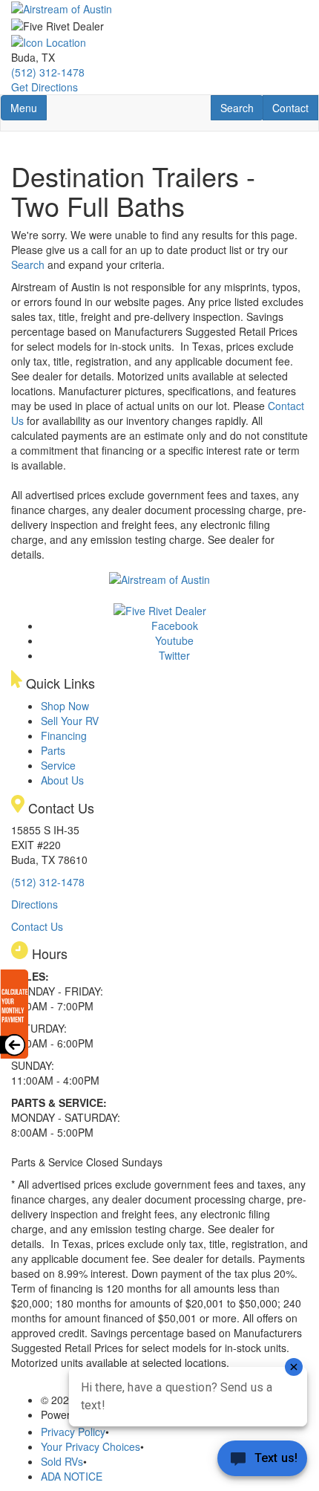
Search (241, 107)
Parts (53, 750)
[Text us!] (262, 1461)
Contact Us (37, 926)
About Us (62, 780)
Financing (64, 735)
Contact (295, 107)
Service (58, 765)
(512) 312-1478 (48, 72)
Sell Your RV (70, 720)
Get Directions (44, 86)
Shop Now (65, 705)
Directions (34, 904)
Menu (28, 107)
